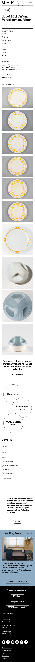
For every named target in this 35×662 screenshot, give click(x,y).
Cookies (4, 658)
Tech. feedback (9, 473)
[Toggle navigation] (30, 2)
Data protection (6, 650)
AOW (4, 55)
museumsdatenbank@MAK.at (9, 627)
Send (17, 521)
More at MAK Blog (16, 581)
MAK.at (16, 596)
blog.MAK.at (16, 601)
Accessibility (5, 656)
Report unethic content (11, 465)
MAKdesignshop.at (16, 607)
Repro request (8, 461)
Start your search (16, 590)
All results (16, 374)
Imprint (4, 653)
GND (4, 52)
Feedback (7, 469)
